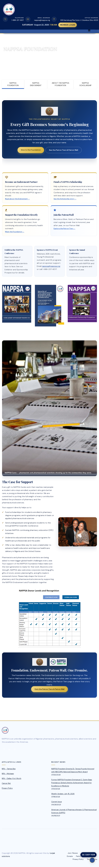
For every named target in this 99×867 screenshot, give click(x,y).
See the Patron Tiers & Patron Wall (63, 150)
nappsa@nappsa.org (51, 266)
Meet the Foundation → (14, 232)
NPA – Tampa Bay (9, 769)
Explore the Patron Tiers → (64, 229)
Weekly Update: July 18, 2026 (62, 794)
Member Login (67, 25)
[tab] (13, 84)
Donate (70, 856)
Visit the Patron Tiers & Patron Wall (49, 689)
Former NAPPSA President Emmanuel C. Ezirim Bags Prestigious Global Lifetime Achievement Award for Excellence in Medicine (71, 783)
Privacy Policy (7, 788)
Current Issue (56, 801)
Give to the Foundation (31, 150)
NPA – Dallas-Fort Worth (11, 778)
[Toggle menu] (89, 30)
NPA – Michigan (8, 773)
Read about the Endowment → (17, 199)
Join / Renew (73, 853)
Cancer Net (6, 783)
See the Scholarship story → (65, 199)
